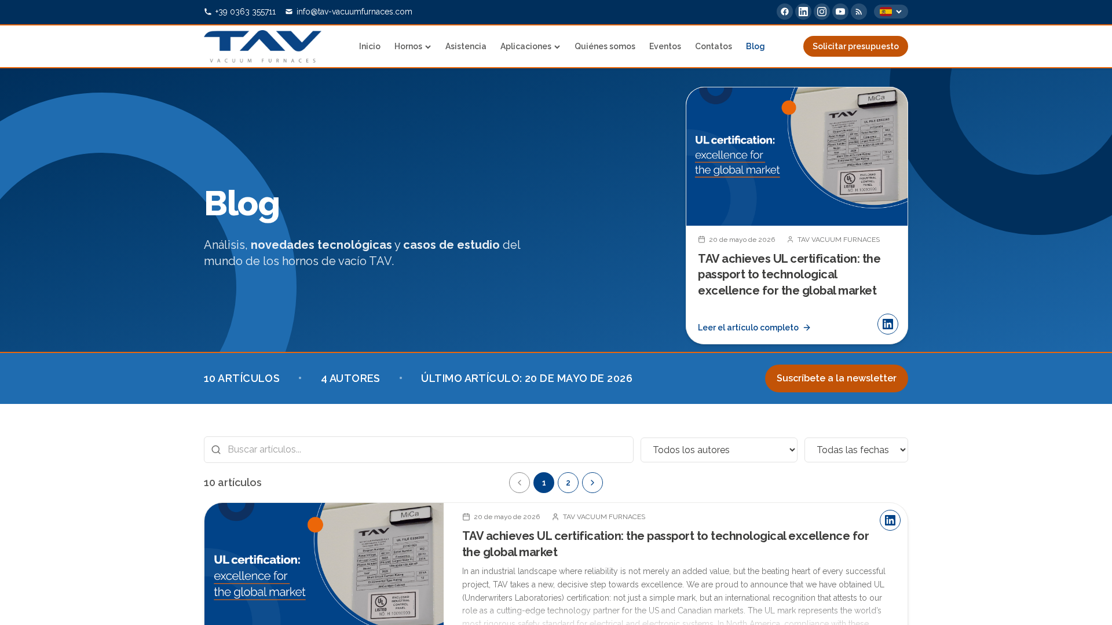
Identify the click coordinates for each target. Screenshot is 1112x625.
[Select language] (891, 12)
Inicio (370, 46)
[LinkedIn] (803, 11)
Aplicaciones (525, 46)
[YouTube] (840, 11)
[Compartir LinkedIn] (887, 324)
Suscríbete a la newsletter (837, 378)
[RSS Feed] (859, 11)
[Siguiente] (890, 215)
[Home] (262, 46)
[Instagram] (822, 11)
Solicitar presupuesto (856, 46)
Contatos (713, 46)
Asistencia (466, 46)
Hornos (408, 46)
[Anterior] (519, 482)
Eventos (665, 46)
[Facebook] (785, 11)
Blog (755, 46)
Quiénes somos (605, 46)
